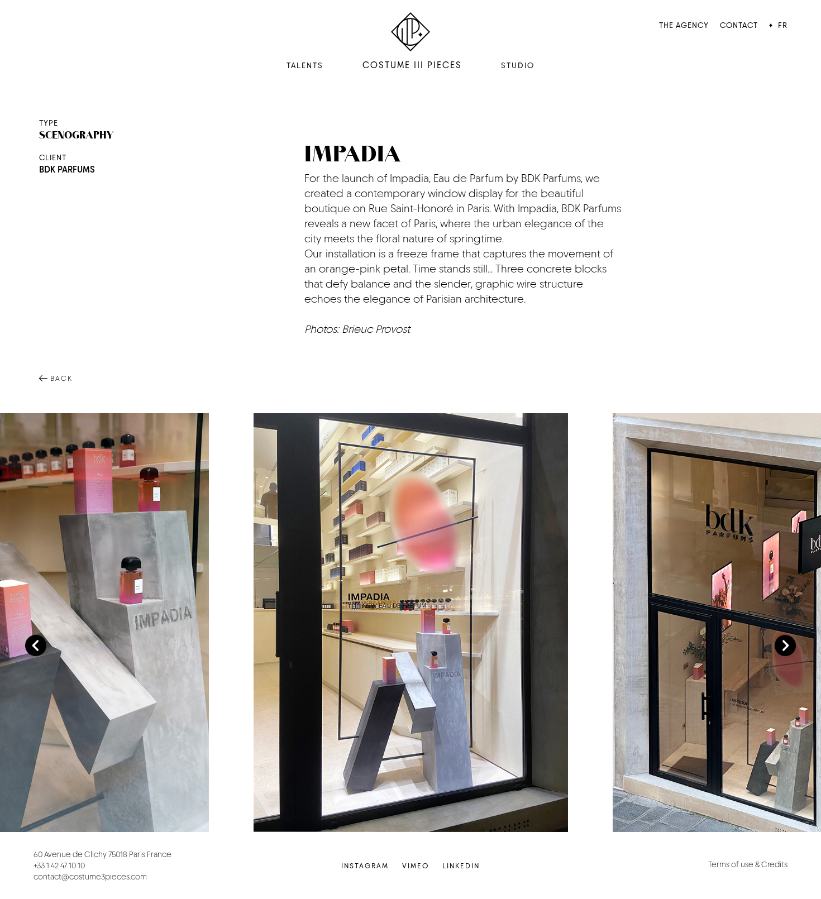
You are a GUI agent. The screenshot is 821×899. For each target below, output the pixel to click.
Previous (35, 645)
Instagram (365, 866)
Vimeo (415, 866)
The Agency (684, 25)
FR (782, 25)
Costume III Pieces (412, 65)
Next (785, 645)
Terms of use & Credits (747, 864)
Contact (739, 25)
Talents (305, 65)
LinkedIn (461, 866)
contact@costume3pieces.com (90, 877)
